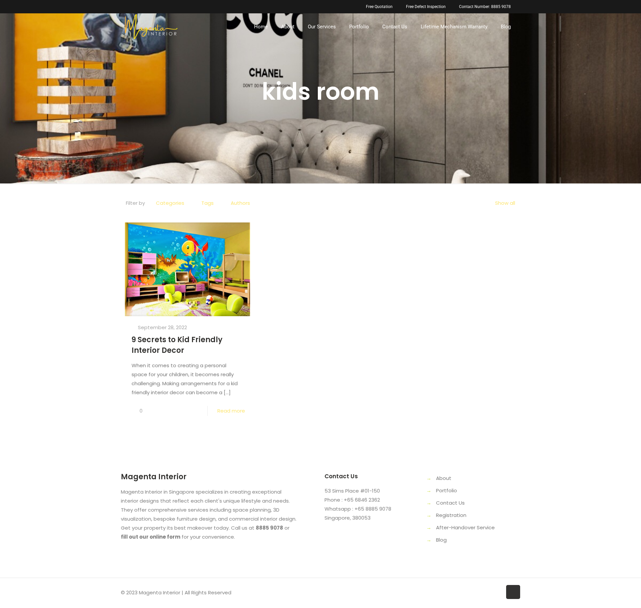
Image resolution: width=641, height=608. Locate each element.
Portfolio (446, 490)
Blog (441, 539)
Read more (231, 410)
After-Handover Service (465, 527)
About (443, 478)
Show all (505, 202)
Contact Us (450, 502)
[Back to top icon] (513, 592)
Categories (170, 202)
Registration (451, 515)
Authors (240, 202)
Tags (207, 202)
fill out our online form (150, 536)
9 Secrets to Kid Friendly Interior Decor (177, 345)
